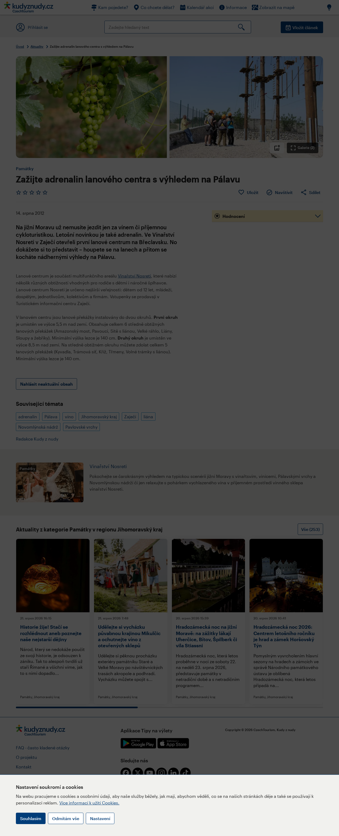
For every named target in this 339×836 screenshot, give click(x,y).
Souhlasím (30, 818)
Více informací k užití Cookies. (89, 802)
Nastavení (100, 818)
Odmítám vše (65, 818)
